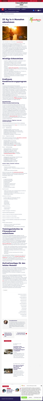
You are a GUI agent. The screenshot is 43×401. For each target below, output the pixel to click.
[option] (8, 390)
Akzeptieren (24, 397)
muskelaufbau (24, 309)
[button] (41, 385)
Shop (5, 9)
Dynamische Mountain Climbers (9, 153)
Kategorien (23, 9)
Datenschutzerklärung (32, 399)
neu (3, 280)
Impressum (39, 399)
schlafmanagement (23, 311)
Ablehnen (30, 397)
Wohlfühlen (8, 388)
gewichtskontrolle (23, 300)
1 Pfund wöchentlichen (18, 98)
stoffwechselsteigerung (22, 312)
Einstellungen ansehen (37, 397)
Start (2, 13)
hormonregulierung (23, 303)
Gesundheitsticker (13, 320)
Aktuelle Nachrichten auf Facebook (14, 9)
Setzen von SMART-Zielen (6, 243)
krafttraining (24, 308)
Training (15, 97)
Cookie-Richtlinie (25, 399)
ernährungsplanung (23, 297)
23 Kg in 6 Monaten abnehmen (9, 13)
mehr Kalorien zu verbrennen (22, 137)
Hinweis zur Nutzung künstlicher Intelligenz (12, 11)
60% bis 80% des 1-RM (13, 116)
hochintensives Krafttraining (18, 172)
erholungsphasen (23, 295)
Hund (15, 145)
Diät (3, 24)
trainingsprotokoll (23, 314)
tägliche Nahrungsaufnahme (14, 67)
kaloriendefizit (24, 306)
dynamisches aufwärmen (22, 294)
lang (16, 124)
